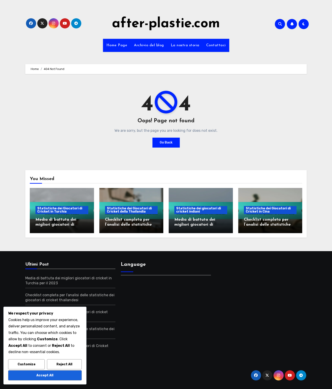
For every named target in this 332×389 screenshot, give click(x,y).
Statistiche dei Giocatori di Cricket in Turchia (59, 209)
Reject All (64, 364)
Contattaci (216, 45)
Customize (26, 364)
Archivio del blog (149, 45)
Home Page (116, 45)
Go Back (166, 142)
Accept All (44, 375)
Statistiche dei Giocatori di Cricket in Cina (268, 209)
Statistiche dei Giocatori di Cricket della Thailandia (129, 209)
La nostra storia (185, 45)
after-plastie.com (166, 24)
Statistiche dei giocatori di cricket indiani (198, 209)
